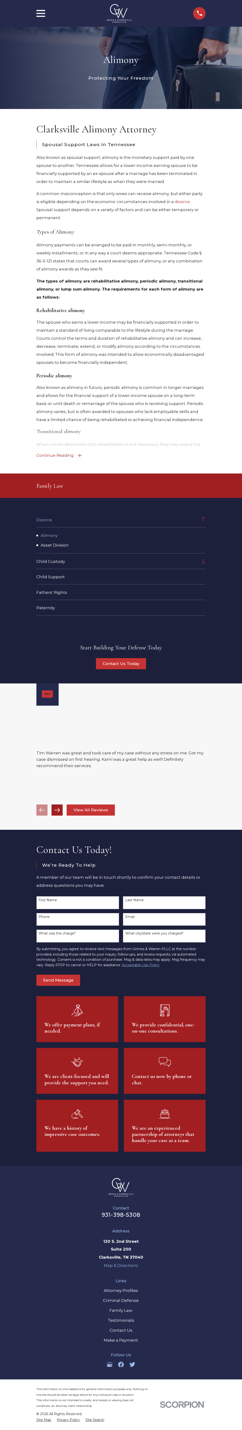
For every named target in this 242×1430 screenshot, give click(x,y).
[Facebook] (121, 1364)
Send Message (58, 980)
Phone (44, 917)
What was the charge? (57, 933)
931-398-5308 (121, 1214)
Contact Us (121, 1330)
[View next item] (57, 810)
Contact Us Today (121, 663)
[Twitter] (132, 1364)
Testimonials (121, 1320)
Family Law (120, 1310)
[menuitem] (117, 519)
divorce (182, 201)
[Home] (119, 13)
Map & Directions (121, 1265)
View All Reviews (90, 810)
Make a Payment (121, 1340)
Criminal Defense (121, 1300)
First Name (48, 900)
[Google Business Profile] (109, 1364)
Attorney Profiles (121, 1290)
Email (129, 917)
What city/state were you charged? (154, 933)
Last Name (134, 900)
